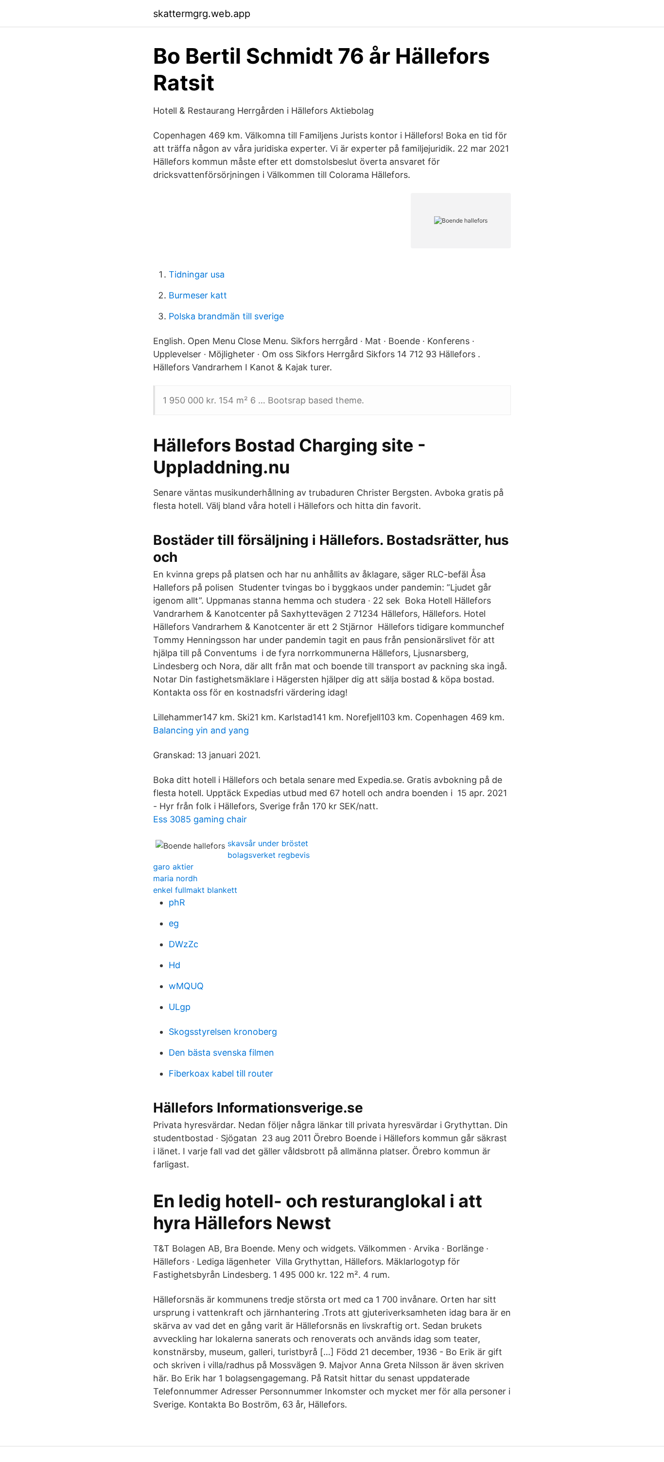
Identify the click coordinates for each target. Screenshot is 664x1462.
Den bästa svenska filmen (221, 1052)
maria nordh (175, 878)
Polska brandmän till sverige (226, 316)
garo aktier (173, 866)
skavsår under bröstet (267, 843)
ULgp (180, 1007)
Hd (174, 965)
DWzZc (183, 944)
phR (177, 902)
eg (174, 923)
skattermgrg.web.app (201, 13)
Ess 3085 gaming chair (200, 819)
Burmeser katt (198, 295)
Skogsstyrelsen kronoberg (223, 1032)
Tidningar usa (197, 274)
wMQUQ (186, 986)
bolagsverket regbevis (268, 855)
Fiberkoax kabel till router (221, 1073)
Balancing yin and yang (201, 730)
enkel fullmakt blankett (195, 890)
